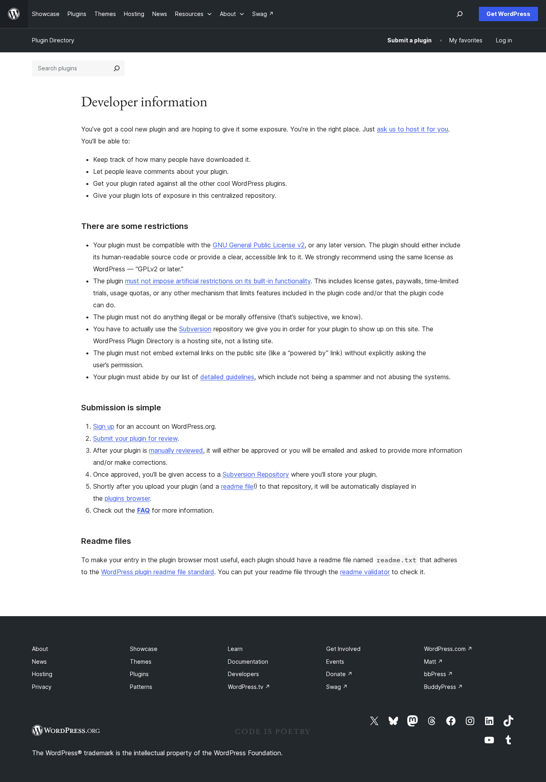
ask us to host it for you (412, 129)
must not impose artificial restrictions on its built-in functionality (218, 281)
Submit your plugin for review (135, 438)
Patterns (141, 686)
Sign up (103, 426)
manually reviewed (176, 450)
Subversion (195, 329)
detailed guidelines (227, 377)
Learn (235, 648)
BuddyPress (443, 686)
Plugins (139, 674)
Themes (140, 661)
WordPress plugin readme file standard (157, 572)
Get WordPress (508, 13)
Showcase (143, 648)
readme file (237, 486)
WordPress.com (448, 648)
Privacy (42, 686)
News (39, 661)
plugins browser (127, 498)
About (40, 648)
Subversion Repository (256, 474)
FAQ (143, 510)
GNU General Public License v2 (259, 245)
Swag (337, 686)
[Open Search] (459, 14)
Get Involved (343, 648)
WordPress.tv (249, 686)
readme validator (365, 572)
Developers (243, 674)
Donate (339, 674)
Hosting (42, 674)
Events (335, 661)
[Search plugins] (117, 68)
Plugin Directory (53, 40)
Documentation (248, 661)
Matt (433, 661)
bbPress (438, 674)
